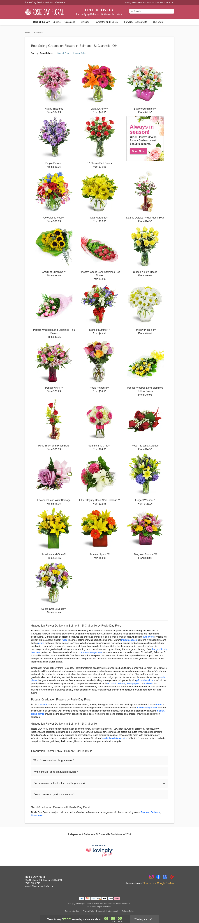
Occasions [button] (70, 21)
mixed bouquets (129, 639)
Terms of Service (72, 911)
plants (41, 642)
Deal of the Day (41, 21)
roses (64, 639)
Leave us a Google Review (159, 883)
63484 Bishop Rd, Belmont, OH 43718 (43, 879)
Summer (57, 21)
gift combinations (144, 680)
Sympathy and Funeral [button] (107, 21)
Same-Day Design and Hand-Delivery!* (46, 2)
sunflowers (148, 636)
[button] (190, 910)
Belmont (145, 812)
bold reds (148, 683)
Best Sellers (46, 53)
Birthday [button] (85, 21)
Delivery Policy (128, 911)
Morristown (36, 815)
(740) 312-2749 (32, 883)
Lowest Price (79, 53)
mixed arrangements (147, 707)
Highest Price (62, 53)
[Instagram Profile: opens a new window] (151, 877)
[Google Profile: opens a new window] (165, 877)
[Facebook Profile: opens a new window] (158, 877)
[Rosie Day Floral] (47, 12)
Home (27, 32)
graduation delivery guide (114, 738)
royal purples (133, 683)
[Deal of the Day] (145, 138)
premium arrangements (90, 652)
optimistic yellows (116, 683)
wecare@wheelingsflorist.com (39, 886)
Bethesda (155, 812)
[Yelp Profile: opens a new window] (172, 877)
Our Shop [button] (158, 21)
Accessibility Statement (108, 911)
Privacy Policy (89, 911)
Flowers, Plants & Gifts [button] (136, 21)
